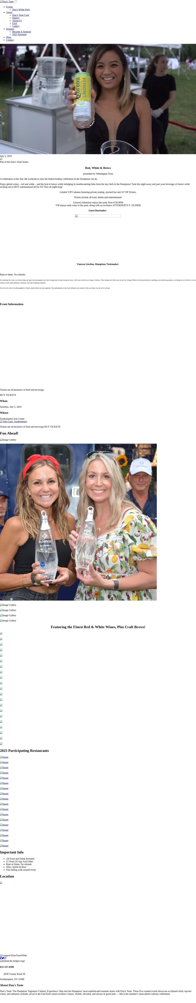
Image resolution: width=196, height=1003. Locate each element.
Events (9, 7)
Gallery (15, 26)
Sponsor (10, 29)
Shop (8, 37)
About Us (17, 20)
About (9, 12)
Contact (10, 40)
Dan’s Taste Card (20, 15)
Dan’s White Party (21, 9)
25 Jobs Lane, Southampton (13, 421)
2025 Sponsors (19, 34)
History (15, 18)
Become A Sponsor (21, 31)
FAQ (14, 23)
